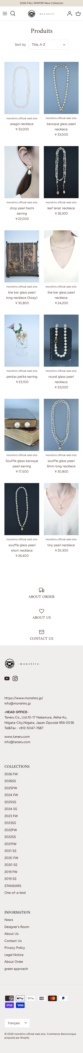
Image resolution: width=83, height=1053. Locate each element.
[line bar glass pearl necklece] (61, 256)
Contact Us (13, 941)
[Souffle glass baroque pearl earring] (21, 425)
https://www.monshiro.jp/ (23, 698)
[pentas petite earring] (21, 341)
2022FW (10, 830)
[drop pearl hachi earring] (21, 172)
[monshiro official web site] (41, 13)
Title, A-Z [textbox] (38, 45)
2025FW (10, 788)
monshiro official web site (29, 1033)
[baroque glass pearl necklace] (61, 88)
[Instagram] (15, 678)
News (8, 920)
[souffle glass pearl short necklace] (21, 509)
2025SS (10, 802)
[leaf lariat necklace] (61, 172)
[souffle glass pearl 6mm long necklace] (61, 425)
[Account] (68, 13)
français (14, 1023)
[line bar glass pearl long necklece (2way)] (21, 256)
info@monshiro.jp (17, 703)
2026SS (10, 781)
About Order (13, 962)
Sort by (20, 45)
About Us (11, 934)
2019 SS (10, 879)
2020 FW (11, 858)
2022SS (10, 837)
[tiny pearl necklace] (61, 509)
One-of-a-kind (15, 893)
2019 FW (10, 872)
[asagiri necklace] (21, 88)
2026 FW (11, 774)
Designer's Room (16, 927)
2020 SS (10, 865)
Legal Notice (13, 955)
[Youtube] (7, 678)
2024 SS (10, 809)
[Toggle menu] (5, 13)
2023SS (10, 823)
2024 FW (11, 795)
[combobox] (48, 45)
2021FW (10, 844)
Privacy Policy (14, 948)
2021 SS (10, 851)
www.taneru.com (17, 737)
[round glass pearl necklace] (61, 341)
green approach (16, 969)
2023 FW (11, 816)
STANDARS (12, 886)
